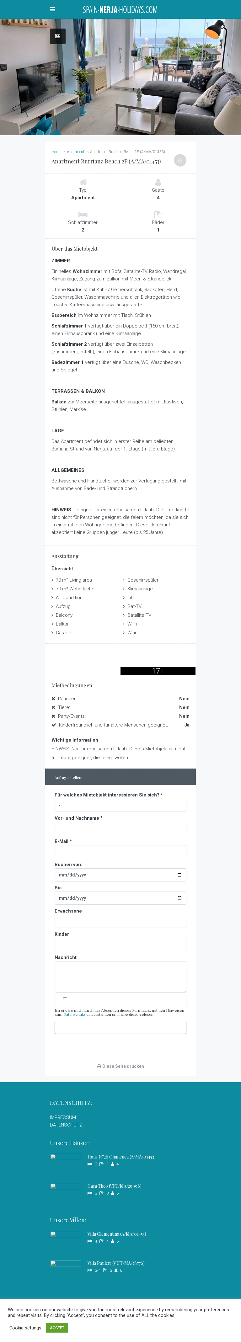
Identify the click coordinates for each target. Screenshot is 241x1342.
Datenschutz (74, 1014)
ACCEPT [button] (57, 1327)
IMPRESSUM (63, 1117)
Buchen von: (68, 864)
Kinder (62, 934)
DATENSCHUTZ (66, 1125)
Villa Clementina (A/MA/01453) (117, 1234)
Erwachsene (68, 911)
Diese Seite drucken (122, 1066)
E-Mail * (63, 841)
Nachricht (66, 957)
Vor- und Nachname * (79, 818)
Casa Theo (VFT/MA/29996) (115, 1186)
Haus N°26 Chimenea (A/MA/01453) (122, 1157)
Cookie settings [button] (25, 1328)
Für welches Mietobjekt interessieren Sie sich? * (109, 795)
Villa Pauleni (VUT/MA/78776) (116, 1263)
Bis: (59, 888)
